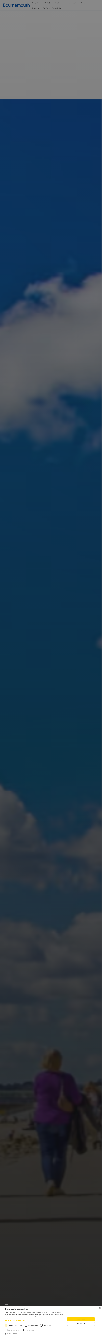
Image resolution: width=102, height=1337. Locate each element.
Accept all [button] (81, 1319)
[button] (34, 1320)
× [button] (100, 1308)
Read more (8, 1318)
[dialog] (51, 1321)
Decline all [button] (81, 1324)
